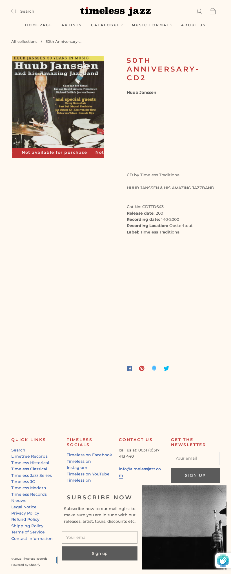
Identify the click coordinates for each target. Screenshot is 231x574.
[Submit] (17, 11)
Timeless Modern (28, 487)
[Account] (199, 11)
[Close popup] (220, 491)
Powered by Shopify (25, 565)
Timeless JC (23, 481)
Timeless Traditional (160, 174)
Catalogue (105, 25)
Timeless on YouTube (88, 474)
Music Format (151, 25)
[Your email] (195, 458)
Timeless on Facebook (89, 454)
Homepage (38, 25)
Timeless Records (29, 494)
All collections (24, 41)
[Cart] (213, 11)
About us (193, 25)
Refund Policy (25, 519)
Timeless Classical (29, 468)
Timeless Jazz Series (31, 475)
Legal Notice (24, 507)
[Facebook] (129, 368)
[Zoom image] (57, 103)
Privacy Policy (25, 513)
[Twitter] (166, 368)
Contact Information (32, 538)
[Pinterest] (142, 368)
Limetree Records (29, 456)
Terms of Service (28, 532)
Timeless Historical (30, 462)
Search (27, 11)
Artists (71, 25)
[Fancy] (154, 368)
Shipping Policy (27, 525)
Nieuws (18, 500)
